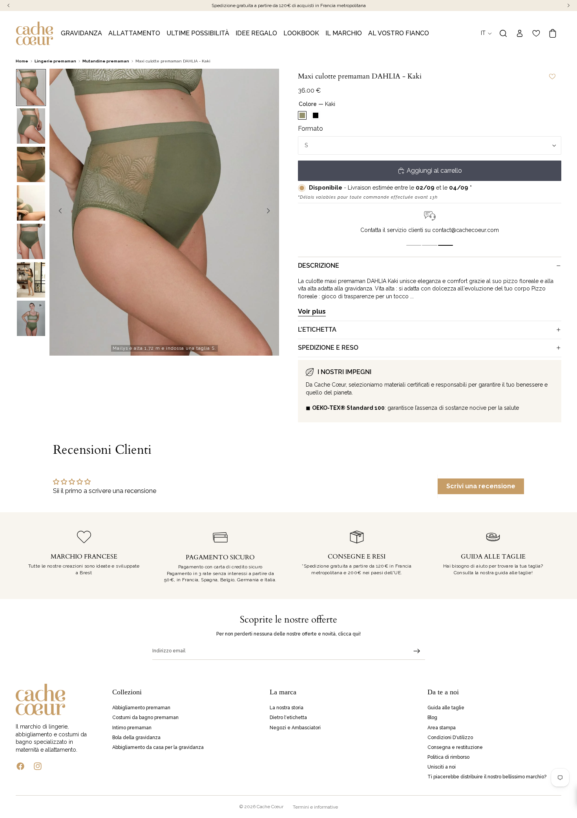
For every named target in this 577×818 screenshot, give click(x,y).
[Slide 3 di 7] (31, 164)
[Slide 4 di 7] (31, 203)
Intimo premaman (132, 727)
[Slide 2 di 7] (31, 126)
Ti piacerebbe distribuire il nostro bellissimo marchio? (486, 777)
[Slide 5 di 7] (31, 241)
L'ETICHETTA (317, 329)
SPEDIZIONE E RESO (328, 347)
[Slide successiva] (270, 212)
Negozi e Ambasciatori (295, 727)
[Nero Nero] (315, 115)
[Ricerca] (503, 33)
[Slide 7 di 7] (31, 318)
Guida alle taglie (445, 707)
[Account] (519, 33)
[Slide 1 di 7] (31, 87)
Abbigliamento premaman (141, 707)
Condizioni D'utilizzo (450, 737)
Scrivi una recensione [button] (480, 486)
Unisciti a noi (441, 767)
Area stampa (441, 727)
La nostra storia (286, 707)
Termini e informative (315, 807)
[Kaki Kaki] (302, 115)
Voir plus (312, 311)
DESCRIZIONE (318, 265)
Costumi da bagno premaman (145, 717)
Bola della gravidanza (136, 737)
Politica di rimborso (448, 757)
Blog (432, 717)
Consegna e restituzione (455, 747)
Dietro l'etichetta (288, 717)
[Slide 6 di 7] (31, 280)
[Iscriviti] (417, 651)
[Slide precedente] (58, 212)
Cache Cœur (270, 806)
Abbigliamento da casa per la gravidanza (158, 747)
